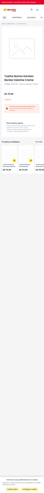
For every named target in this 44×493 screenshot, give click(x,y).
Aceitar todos (12, 489)
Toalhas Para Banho (12, 24)
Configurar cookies (30, 489)
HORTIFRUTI (17, 17)
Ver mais (38, 142)
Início (3, 24)
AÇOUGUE (31, 17)
